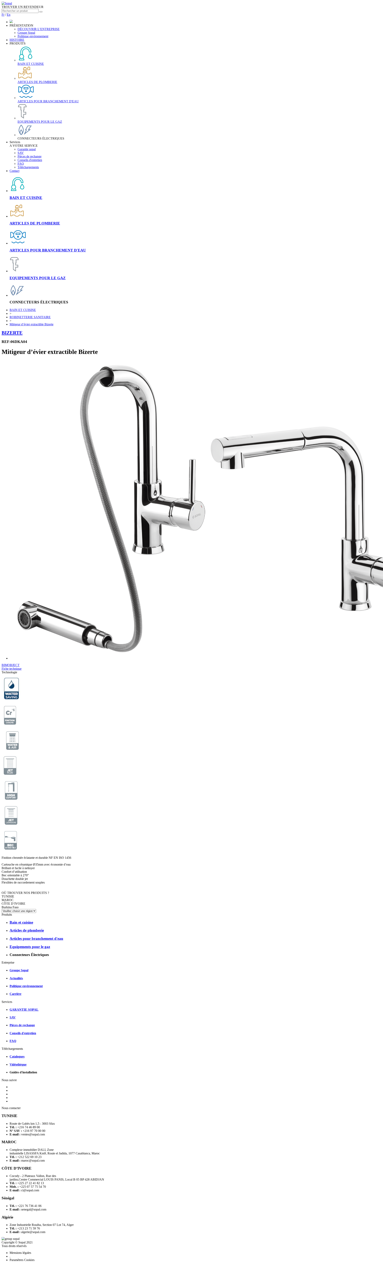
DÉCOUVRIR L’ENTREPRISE (39, 29)
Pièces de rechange (29, 156)
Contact (14, 170)
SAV (21, 153)
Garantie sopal (27, 149)
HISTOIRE (17, 40)
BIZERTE (12, 332)
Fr (3, 14)
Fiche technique (12, 668)
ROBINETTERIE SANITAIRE (30, 317)
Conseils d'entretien (30, 160)
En (8, 14)
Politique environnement (33, 36)
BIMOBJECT (11, 665)
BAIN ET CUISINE (23, 310)
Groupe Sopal (26, 32)
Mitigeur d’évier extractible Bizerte (31, 324)
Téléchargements (28, 167)
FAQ (21, 163)
